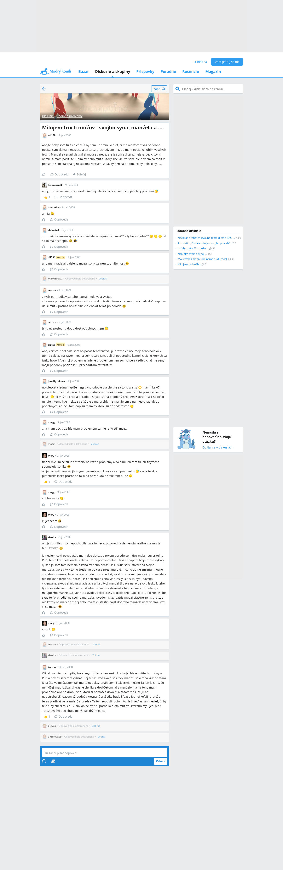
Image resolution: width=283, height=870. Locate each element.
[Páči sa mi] (45, 174)
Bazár (83, 71)
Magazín (213, 71)
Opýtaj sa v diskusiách (217, 447)
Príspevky (145, 71)
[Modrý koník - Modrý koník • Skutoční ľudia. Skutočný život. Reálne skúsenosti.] (55, 72)
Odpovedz (61, 174)
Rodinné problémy (69, 116)
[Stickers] (53, 761)
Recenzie (190, 71)
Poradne (168, 71)
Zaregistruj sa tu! (227, 62)
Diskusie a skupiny (112, 71)
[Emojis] (44, 761)
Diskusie (48, 116)
